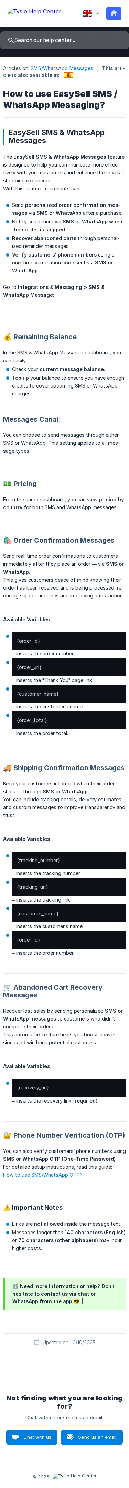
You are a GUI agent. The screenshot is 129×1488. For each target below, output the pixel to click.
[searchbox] (64, 40)
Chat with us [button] (37, 1437)
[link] (68, 75)
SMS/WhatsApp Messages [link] (62, 68)
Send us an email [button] (97, 1437)
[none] (34, 12)
